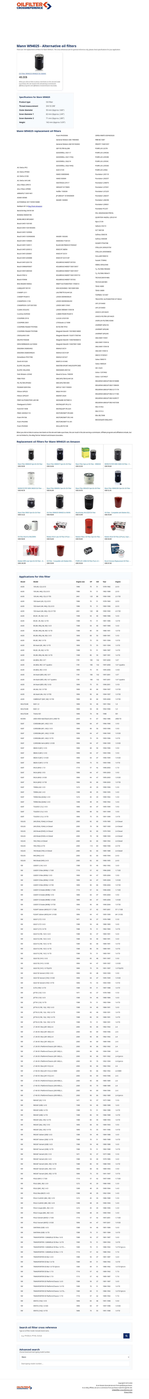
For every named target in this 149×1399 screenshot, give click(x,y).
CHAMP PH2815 (23, 297)
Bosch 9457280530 (24, 271)
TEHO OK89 (99, 290)
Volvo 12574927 (101, 376)
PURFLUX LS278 (101, 148)
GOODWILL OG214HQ (64, 165)
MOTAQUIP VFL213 (63, 404)
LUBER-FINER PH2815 (64, 314)
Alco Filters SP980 (24, 189)
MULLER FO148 (62, 426)
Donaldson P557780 (25, 357)
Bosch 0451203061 (24, 253)
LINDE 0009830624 (63, 297)
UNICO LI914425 (102, 312)
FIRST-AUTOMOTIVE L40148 (28, 400)
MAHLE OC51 (61, 348)
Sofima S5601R (101, 234)
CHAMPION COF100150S (27, 305)
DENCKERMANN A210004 (27, 344)
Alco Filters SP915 (24, 185)
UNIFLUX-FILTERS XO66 (104, 320)
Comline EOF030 (23, 314)
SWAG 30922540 (101, 265)
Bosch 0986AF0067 (24, 266)
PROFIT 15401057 (102, 144)
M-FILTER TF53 (61, 327)
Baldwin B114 (22, 206)
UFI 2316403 (100, 308)
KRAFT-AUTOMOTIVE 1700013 (67, 284)
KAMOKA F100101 (63, 241)
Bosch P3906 (22, 279)
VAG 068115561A (102, 342)
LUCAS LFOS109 (62, 318)
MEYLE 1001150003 (64, 387)
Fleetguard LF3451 (24, 404)
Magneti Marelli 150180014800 (68, 331)
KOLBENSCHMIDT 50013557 (67, 271)
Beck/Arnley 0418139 (25, 210)
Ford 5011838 (22, 409)
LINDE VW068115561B (65, 310)
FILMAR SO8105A (24, 387)
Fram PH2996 (22, 421)
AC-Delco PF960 (23, 172)
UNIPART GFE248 (102, 329)
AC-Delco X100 (23, 176)
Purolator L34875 (102, 183)
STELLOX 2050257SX (103, 247)
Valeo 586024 (100, 364)
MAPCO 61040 (62, 361)
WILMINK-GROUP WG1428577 (107, 398)
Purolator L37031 (102, 187)
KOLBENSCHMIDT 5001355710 (68, 275)
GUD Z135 (60, 170)
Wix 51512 (99, 411)
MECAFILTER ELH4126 (64, 378)
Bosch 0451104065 (24, 241)
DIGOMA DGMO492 (25, 348)
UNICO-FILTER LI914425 (104, 316)
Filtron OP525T (23, 396)
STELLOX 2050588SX (103, 252)
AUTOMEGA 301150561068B (28, 202)
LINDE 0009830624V (64, 301)
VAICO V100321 (101, 355)
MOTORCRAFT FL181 (64, 421)
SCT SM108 (99, 230)
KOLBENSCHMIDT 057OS (65, 262)
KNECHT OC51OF (62, 258)
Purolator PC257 (101, 209)
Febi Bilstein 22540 (24, 374)
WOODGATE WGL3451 (104, 420)
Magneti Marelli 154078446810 (68, 340)
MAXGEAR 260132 (63, 370)
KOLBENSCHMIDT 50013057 (67, 266)
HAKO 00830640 (62, 174)
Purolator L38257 (102, 196)
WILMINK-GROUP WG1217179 (107, 389)
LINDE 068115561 (63, 305)
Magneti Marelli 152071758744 (68, 335)
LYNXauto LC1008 (63, 322)
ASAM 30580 (22, 197)
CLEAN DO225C (23, 310)
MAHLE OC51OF (62, 353)
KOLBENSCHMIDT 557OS (65, 279)
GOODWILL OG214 (63, 161)
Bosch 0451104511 (24, 245)
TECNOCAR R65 (101, 282)
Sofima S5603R (101, 239)
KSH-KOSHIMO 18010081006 (67, 288)
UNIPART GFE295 (102, 333)
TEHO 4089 (99, 286)
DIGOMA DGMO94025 (26, 353)
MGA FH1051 (61, 391)
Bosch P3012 (22, 275)
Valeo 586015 (100, 359)
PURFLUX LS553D (102, 165)
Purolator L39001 (102, 204)
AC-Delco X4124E (23, 180)
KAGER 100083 (62, 200)
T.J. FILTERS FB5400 (102, 269)
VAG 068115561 (101, 338)
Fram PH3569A (62, 135)
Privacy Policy (128, 1392)
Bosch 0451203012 (24, 249)
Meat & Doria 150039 (64, 374)
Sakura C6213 (100, 226)
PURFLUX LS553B (102, 157)
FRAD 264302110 (24, 413)
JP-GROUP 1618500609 (65, 196)
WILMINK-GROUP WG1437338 (107, 402)
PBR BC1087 (100, 140)
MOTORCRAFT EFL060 (64, 413)
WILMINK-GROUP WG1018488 (107, 381)
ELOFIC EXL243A (23, 370)
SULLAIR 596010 (101, 256)
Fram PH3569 (22, 426)
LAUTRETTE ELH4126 (64, 292)
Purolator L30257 (102, 178)
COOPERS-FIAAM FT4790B (27, 331)
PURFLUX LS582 (101, 170)
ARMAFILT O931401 (25, 193)
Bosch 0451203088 (24, 258)
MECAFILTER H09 (62, 383)
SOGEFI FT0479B (101, 243)
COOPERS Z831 (23, 322)
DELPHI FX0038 (23, 340)
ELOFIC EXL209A (23, 365)
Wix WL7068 (100, 415)
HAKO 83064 (61, 178)
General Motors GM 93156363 (68, 144)
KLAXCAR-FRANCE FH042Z (66, 245)
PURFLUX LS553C (102, 161)
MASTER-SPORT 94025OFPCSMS (68, 365)
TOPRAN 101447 (101, 295)
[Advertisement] (74, 27)
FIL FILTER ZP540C (24, 383)
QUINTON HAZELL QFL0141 (106, 217)
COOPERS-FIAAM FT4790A (27, 327)
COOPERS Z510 (23, 318)
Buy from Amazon (35, 206)
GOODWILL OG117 (63, 152)
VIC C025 (98, 368)
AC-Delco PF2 (22, 167)
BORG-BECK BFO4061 (25, 219)
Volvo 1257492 (101, 372)
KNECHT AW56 (61, 249)
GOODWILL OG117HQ (64, 157)
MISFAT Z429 (61, 396)
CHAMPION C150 (24, 301)
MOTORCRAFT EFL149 (64, 417)
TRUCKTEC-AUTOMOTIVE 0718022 (108, 299)
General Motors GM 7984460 (67, 140)
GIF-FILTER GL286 (63, 148)
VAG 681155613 (101, 351)
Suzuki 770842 (101, 260)
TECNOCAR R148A (102, 277)
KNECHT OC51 (61, 253)
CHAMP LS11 (22, 292)
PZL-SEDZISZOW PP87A (104, 213)
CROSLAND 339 (23, 335)
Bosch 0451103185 (24, 223)
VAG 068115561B (102, 346)
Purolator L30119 (102, 174)
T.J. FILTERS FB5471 (102, 273)
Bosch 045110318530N (26, 228)
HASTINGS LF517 (62, 183)
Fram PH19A (22, 417)
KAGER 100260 (62, 236)
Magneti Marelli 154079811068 (68, 344)
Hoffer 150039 (61, 191)
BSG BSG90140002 (24, 284)
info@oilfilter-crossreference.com (122, 1390)
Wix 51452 (99, 407)
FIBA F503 (21, 378)
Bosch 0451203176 (24, 262)
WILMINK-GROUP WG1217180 (107, 394)
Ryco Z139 (99, 221)
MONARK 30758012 (64, 400)
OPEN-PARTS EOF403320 (104, 135)
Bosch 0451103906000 (26, 236)
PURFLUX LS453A (102, 152)
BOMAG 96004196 (24, 215)
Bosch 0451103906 (24, 232)
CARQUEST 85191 (24, 288)
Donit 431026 (22, 361)
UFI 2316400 (100, 303)
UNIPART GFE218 (102, 325)
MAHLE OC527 (62, 357)
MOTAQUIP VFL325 (63, 409)
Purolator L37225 (102, 191)
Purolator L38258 (102, 200)
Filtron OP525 (22, 391)
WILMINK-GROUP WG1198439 (107, 385)
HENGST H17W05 (63, 187)
